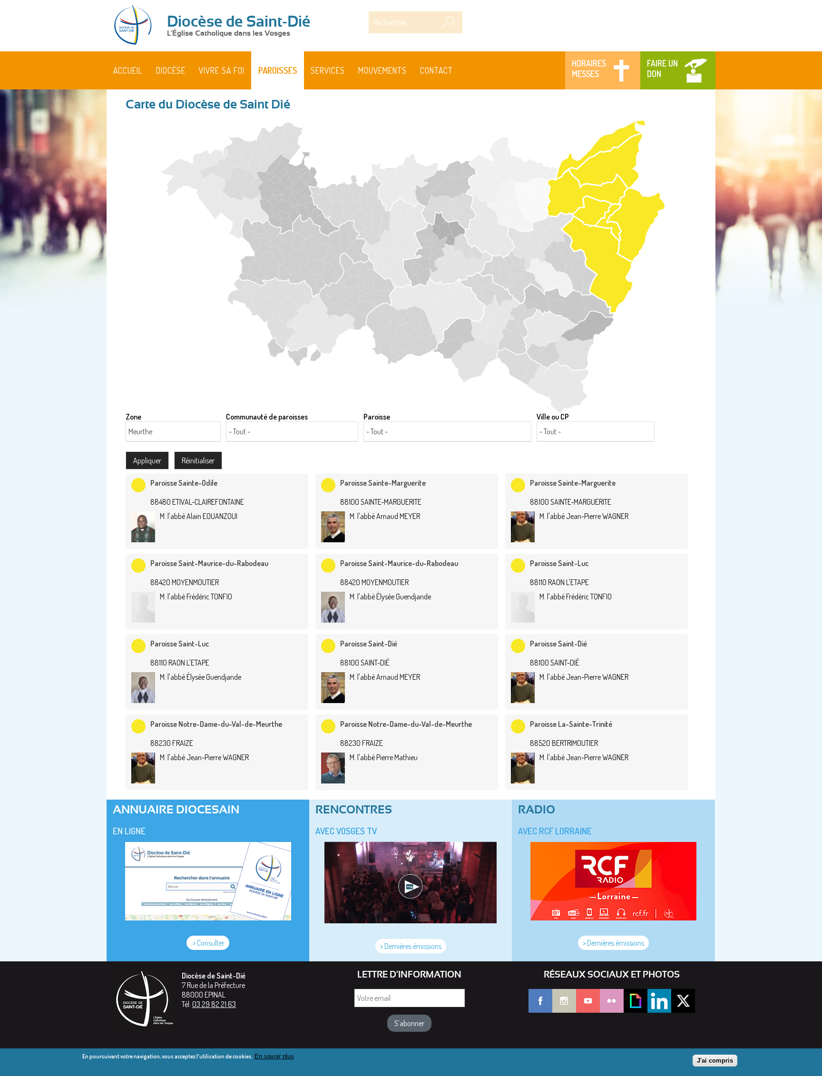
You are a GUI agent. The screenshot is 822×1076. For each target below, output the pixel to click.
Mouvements (382, 70)
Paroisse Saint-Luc (559, 563)
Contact (436, 70)
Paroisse (376, 416)
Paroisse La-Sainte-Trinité (571, 724)
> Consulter (208, 943)
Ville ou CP (553, 416)
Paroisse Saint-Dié (368, 643)
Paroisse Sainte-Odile (183, 483)
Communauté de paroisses (267, 416)
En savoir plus (274, 1056)
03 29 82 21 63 (214, 1004)
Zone (133, 416)
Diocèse (171, 70)
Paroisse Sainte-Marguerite (383, 483)
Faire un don (662, 68)
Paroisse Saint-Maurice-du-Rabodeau (209, 563)
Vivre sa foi (222, 70)
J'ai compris (715, 1060)
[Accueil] (136, 25)
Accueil (128, 70)
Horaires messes (589, 68)
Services (328, 70)
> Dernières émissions (410, 946)
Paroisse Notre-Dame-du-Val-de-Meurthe (216, 724)
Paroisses (277, 70)
